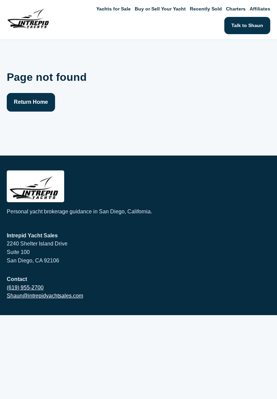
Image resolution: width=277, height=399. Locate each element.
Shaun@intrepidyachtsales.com (45, 296)
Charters (236, 8)
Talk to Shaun (247, 25)
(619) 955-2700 (25, 287)
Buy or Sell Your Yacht (160, 8)
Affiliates (260, 8)
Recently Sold (206, 8)
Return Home (31, 102)
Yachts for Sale (113, 8)
